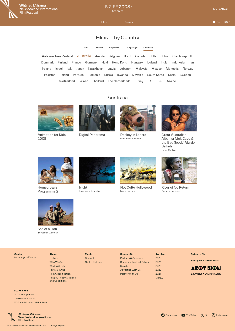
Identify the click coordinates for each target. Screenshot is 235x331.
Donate (124, 266)
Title (85, 47)
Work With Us (57, 266)
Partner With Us (129, 273)
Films (104, 22)
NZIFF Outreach (94, 262)
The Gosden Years (24, 298)
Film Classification (60, 273)
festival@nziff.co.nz (25, 257)
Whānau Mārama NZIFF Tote (30, 302)
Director (98, 47)
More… (159, 277)
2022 (158, 269)
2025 (158, 258)
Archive (160, 254)
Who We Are (56, 262)
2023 (158, 266)
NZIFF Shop (21, 290)
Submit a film (198, 254)
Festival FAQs (57, 269)
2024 (158, 262)
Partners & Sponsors (131, 258)
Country (148, 47)
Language (131, 47)
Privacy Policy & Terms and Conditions (63, 279)
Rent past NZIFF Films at (205, 260)
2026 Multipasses (24, 294)
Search (129, 22)
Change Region (57, 325)
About (53, 254)
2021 (158, 273)
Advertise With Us (130, 269)
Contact (18, 254)
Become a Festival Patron (134, 262)
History (54, 258)
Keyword (114, 47)
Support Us (126, 254)
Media (88, 254)
